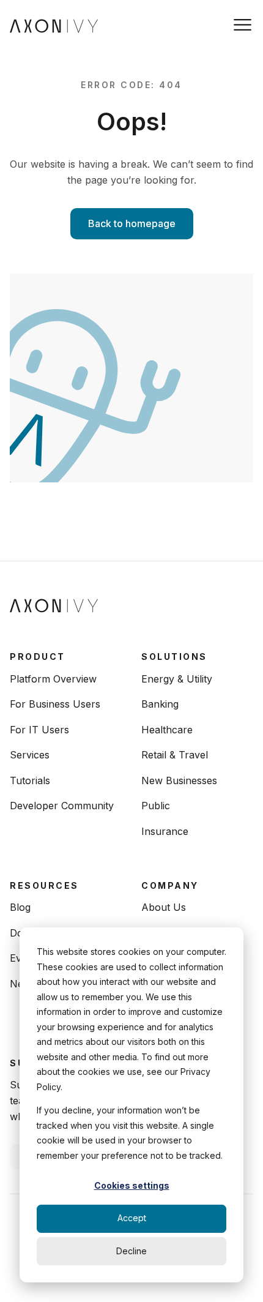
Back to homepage (132, 223)
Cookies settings (131, 1185)
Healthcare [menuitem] (167, 730)
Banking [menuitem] (160, 704)
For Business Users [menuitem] (55, 704)
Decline (131, 1251)
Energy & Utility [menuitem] (176, 679)
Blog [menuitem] (20, 907)
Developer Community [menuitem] (62, 805)
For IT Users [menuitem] (39, 730)
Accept (131, 1218)
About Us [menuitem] (163, 907)
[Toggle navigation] (242, 25)
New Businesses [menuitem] (179, 780)
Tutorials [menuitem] (30, 780)
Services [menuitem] (30, 755)
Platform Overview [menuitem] (53, 679)
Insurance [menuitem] (164, 831)
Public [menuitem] (155, 805)
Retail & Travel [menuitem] (174, 755)
